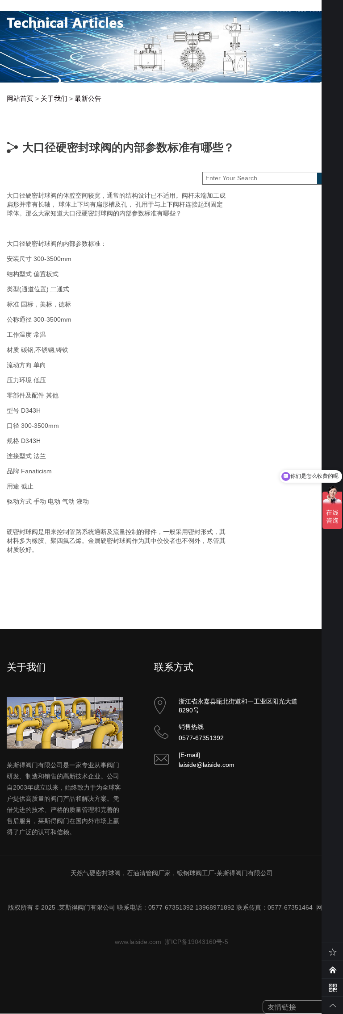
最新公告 (88, 98)
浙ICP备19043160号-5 (196, 941)
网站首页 (20, 98)
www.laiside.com (138, 941)
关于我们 (54, 98)
